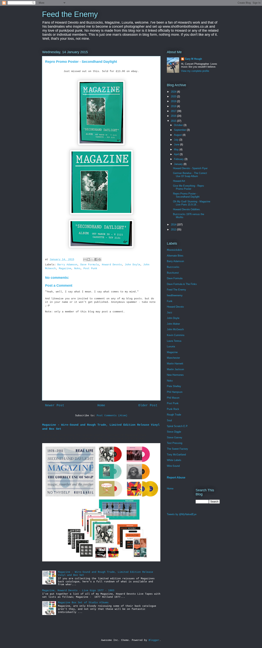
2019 (174, 101)
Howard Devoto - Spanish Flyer (190, 168)
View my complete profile (195, 71)
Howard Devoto (112, 264)
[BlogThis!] (89, 259)
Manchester (173, 357)
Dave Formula (89, 264)
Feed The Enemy (176, 289)
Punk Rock (173, 409)
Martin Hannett (175, 363)
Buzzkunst (173, 272)
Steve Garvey (174, 437)
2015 (174, 120)
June (177, 144)
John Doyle (132, 264)
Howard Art (179, 181)
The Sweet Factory (177, 448)
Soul (169, 420)
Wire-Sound (173, 465)
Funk (169, 301)
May (177, 149)
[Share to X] (92, 259)
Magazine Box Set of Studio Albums (83, 602)
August (178, 134)
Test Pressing (174, 443)
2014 (174, 224)
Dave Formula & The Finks (182, 284)
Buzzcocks (173, 267)
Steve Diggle (174, 431)
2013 (174, 229)
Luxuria (171, 346)
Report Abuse (176, 477)
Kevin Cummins (176, 335)
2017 (174, 111)
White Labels (174, 460)
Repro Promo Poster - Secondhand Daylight (186, 195)
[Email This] (85, 259)
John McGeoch (175, 329)
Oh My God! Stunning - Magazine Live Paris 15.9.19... (191, 203)
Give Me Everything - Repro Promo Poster (188, 187)
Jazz (169, 312)
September (180, 129)
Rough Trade (174, 414)
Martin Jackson (175, 369)
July (176, 139)
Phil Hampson (174, 392)
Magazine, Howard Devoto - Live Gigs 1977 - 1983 (78, 590)
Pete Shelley (174, 386)
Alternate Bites (175, 255)
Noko (77, 268)
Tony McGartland (176, 454)
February (179, 159)
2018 (174, 106)
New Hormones (175, 374)
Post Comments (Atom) (112, 415)
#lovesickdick (174, 249)
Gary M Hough (193, 58)
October (179, 125)
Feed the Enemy (70, 14)
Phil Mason (173, 397)
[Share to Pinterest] (99, 259)
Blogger (154, 640)
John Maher (173, 323)
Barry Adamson (67, 264)
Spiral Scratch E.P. (177, 426)
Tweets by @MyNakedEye (181, 514)
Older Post (147, 405)
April (177, 154)
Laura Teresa (174, 340)
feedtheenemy (175, 295)
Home (101, 405)
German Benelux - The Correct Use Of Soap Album (190, 175)
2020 (174, 96)
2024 (174, 91)
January (179, 164)
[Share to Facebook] (96, 259)
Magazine (65, 268)
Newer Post (54, 405)
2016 (174, 115)
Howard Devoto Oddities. (187, 209)
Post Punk (90, 268)
